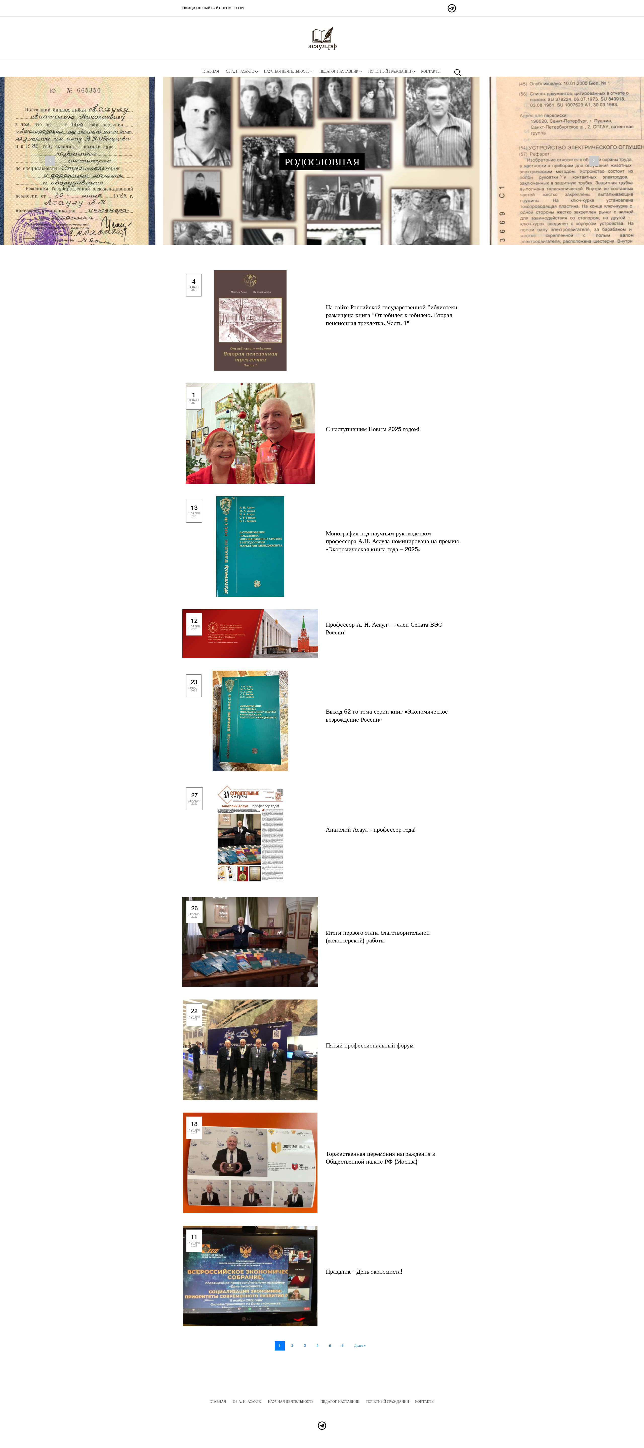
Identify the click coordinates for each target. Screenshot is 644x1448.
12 (194, 624)
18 (194, 1127)
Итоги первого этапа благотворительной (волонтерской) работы (378, 937)
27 (194, 798)
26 (194, 912)
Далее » (360, 1345)
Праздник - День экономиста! (364, 1272)
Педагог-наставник (338, 71)
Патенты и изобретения (328, 162)
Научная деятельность (286, 71)
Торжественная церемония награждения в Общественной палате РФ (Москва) (380, 1158)
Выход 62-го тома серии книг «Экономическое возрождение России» (387, 716)
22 (194, 1014)
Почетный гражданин (389, 71)
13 (194, 511)
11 (194, 1240)
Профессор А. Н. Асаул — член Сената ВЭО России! (384, 629)
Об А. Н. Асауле (240, 71)
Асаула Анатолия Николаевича (213, 8)
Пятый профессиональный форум (370, 1046)
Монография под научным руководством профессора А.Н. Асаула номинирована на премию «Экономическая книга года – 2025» (392, 542)
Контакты (430, 71)
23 (193, 685)
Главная (211, 71)
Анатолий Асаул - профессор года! (371, 830)
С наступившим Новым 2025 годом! (373, 429)
